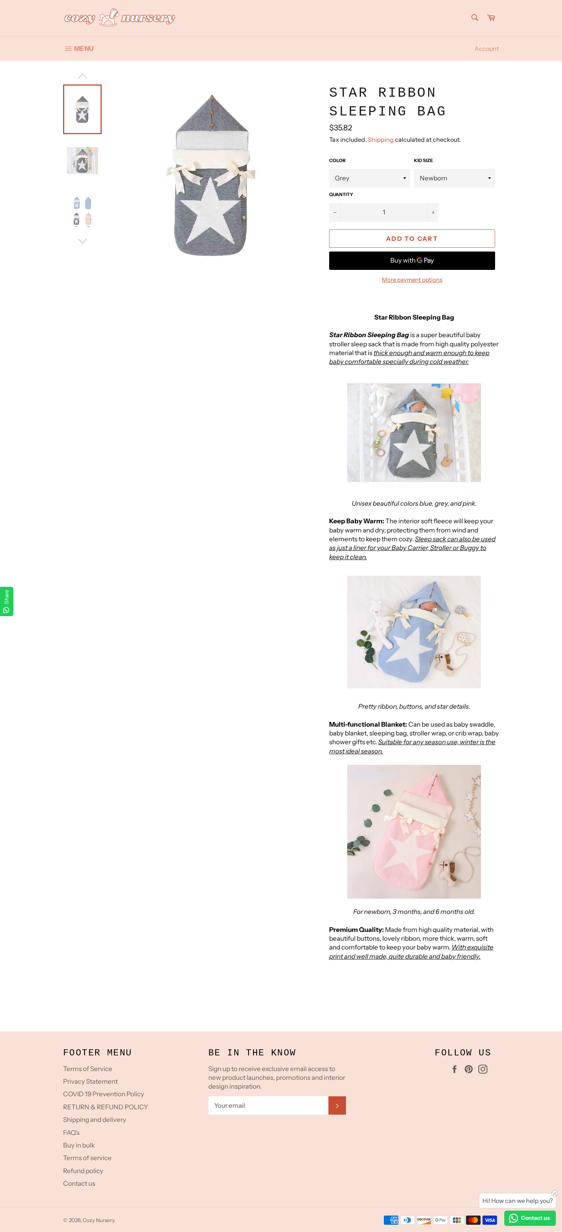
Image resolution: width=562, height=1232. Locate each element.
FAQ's (71, 1132)
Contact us (79, 1183)
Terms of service (87, 1158)
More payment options (412, 279)
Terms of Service (87, 1069)
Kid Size (423, 160)
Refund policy (83, 1171)
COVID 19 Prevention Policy (103, 1094)
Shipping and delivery (94, 1119)
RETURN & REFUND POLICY (105, 1107)
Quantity (341, 194)
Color (337, 160)
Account (486, 48)
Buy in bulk (79, 1145)
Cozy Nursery (98, 1220)
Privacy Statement (90, 1081)
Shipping (381, 139)
